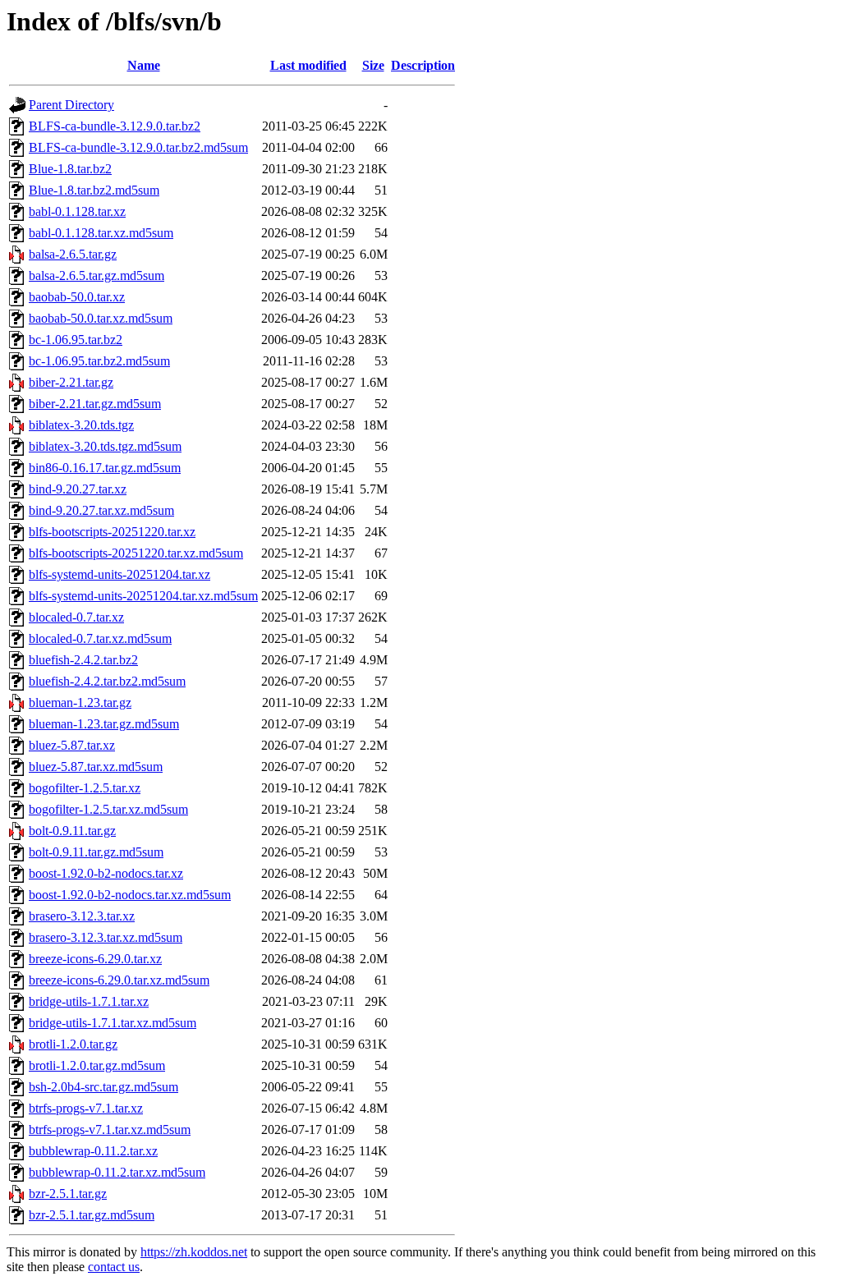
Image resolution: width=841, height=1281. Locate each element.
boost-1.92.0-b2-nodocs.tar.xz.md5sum (130, 895)
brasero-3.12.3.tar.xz (82, 916)
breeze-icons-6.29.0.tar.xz (95, 959)
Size (373, 65)
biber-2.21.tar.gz (71, 382)
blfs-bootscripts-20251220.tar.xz (112, 532)
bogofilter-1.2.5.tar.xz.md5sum (108, 809)
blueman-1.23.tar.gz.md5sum (104, 724)
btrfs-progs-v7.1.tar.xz (86, 1108)
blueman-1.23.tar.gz (80, 702)
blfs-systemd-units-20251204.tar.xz (119, 574)
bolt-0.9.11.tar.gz (72, 831)
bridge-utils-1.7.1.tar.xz (89, 1001)
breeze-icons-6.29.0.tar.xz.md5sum (119, 980)
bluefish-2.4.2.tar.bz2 (83, 660)
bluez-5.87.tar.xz (72, 745)
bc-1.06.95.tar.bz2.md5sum (99, 361)
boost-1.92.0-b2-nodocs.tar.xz (106, 873)
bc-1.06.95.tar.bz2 (75, 340)
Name (143, 65)
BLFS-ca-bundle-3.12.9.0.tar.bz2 (114, 126)
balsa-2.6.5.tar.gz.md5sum (96, 275)
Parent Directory (71, 105)
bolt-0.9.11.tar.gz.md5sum (96, 852)
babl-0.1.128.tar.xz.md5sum (101, 233)
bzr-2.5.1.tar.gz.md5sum (91, 1215)
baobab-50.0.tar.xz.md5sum (100, 318)
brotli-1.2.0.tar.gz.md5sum (97, 1065)
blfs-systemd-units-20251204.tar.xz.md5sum (143, 596)
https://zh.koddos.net (193, 1252)
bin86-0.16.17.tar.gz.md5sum (105, 468)
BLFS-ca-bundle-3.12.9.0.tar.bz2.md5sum (138, 147)
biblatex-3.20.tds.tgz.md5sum (105, 446)
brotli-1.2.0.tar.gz (73, 1044)
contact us (114, 1267)
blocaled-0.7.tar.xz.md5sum (100, 638)
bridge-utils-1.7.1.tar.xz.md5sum (112, 1023)
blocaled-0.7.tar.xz (76, 617)
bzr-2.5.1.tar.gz (68, 1194)
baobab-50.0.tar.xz (77, 297)
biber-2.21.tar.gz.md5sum (95, 404)
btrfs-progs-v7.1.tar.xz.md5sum (110, 1129)
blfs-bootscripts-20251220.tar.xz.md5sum (136, 553)
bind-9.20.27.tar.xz (77, 489)
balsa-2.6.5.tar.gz (73, 254)
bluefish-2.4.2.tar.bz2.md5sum (107, 681)
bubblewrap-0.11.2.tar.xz (93, 1151)
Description (423, 65)
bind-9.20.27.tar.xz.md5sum (101, 510)
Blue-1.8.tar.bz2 (70, 169)
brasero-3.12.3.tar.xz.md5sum (105, 937)
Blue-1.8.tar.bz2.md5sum (94, 190)
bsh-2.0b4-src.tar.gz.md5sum (103, 1087)
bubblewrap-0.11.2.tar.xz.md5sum (117, 1172)
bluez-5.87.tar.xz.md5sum (96, 767)
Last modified (308, 65)
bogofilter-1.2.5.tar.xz (84, 788)
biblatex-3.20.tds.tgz (81, 425)
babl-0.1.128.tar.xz (77, 211)
